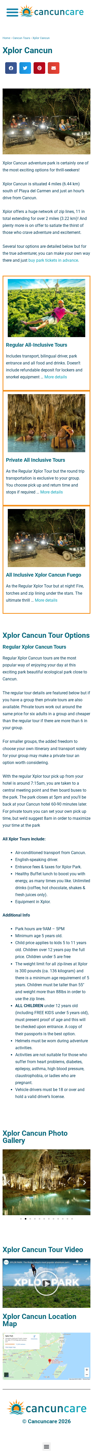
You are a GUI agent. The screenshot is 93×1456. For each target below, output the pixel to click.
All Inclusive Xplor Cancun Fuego (43, 575)
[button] (12, 12)
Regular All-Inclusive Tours (36, 345)
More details (55, 377)
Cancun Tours (21, 38)
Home (6, 38)
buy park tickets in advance (53, 260)
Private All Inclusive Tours (35, 460)
